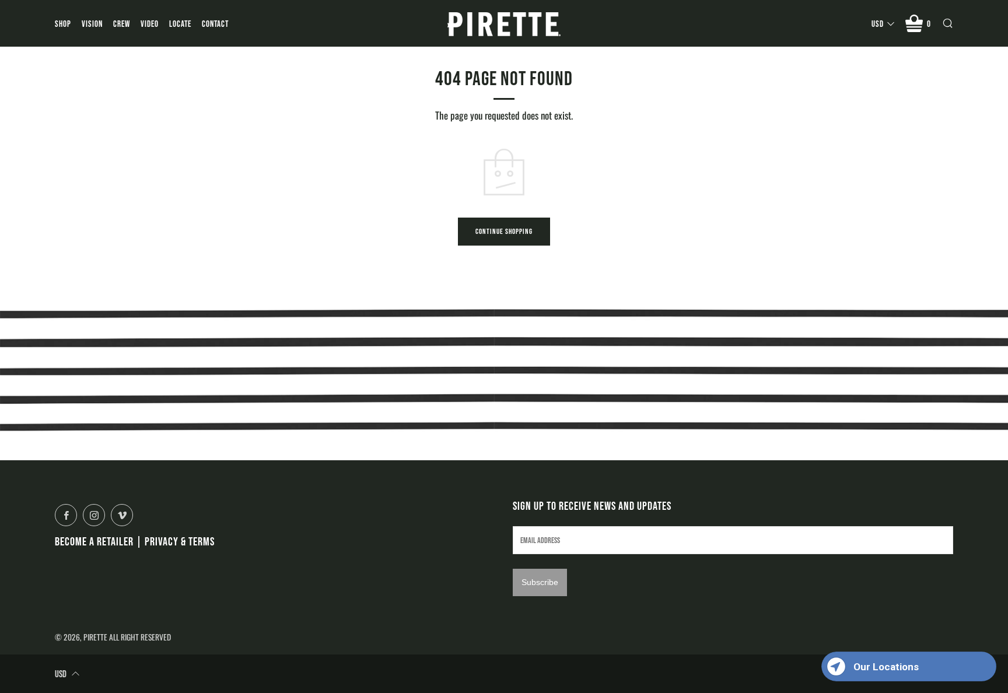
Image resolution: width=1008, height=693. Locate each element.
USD (878, 24)
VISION (92, 24)
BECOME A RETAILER (94, 541)
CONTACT (215, 24)
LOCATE (180, 24)
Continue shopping (504, 231)
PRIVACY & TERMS (180, 541)
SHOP (63, 24)
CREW (121, 24)
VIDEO (150, 24)
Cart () (929, 24)
